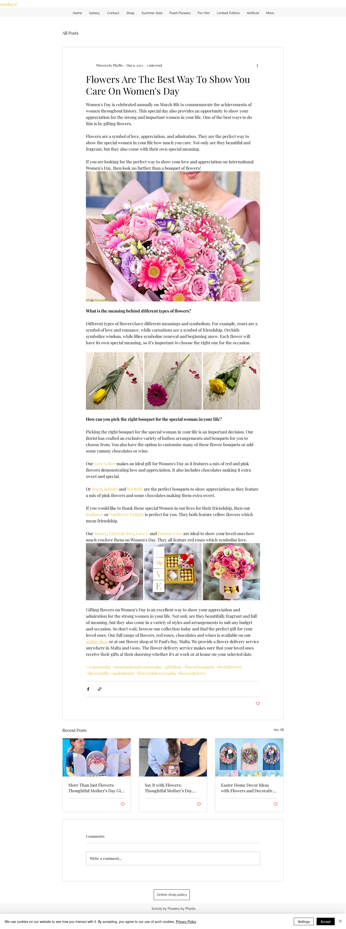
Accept (326, 921)
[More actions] (257, 65)
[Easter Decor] (249, 757)
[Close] (340, 921)
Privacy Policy (186, 921)
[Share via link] (99, 689)
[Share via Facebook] (88, 689)
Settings (304, 921)
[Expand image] (114, 380)
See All (279, 729)
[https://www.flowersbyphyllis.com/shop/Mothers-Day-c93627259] (173, 757)
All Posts (70, 33)
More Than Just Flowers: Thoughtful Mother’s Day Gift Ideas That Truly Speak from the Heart (96, 787)
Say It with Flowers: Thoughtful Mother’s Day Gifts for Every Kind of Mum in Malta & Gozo (171, 787)
